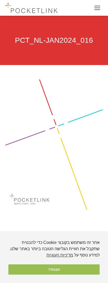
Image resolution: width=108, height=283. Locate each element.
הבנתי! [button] (54, 269)
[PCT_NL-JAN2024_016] (54, 144)
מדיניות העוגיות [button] (59, 255)
